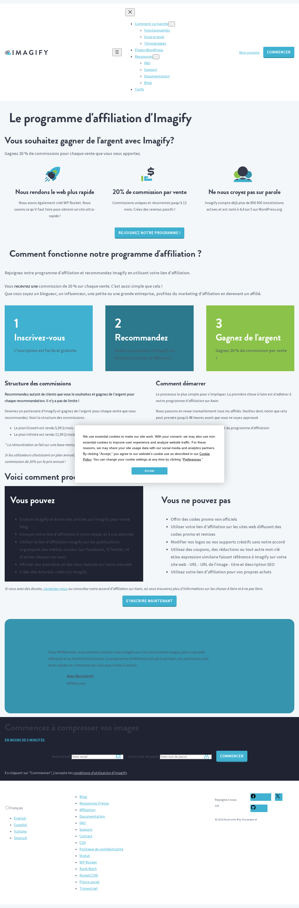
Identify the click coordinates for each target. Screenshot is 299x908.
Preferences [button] (192, 459)
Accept (149, 470)
